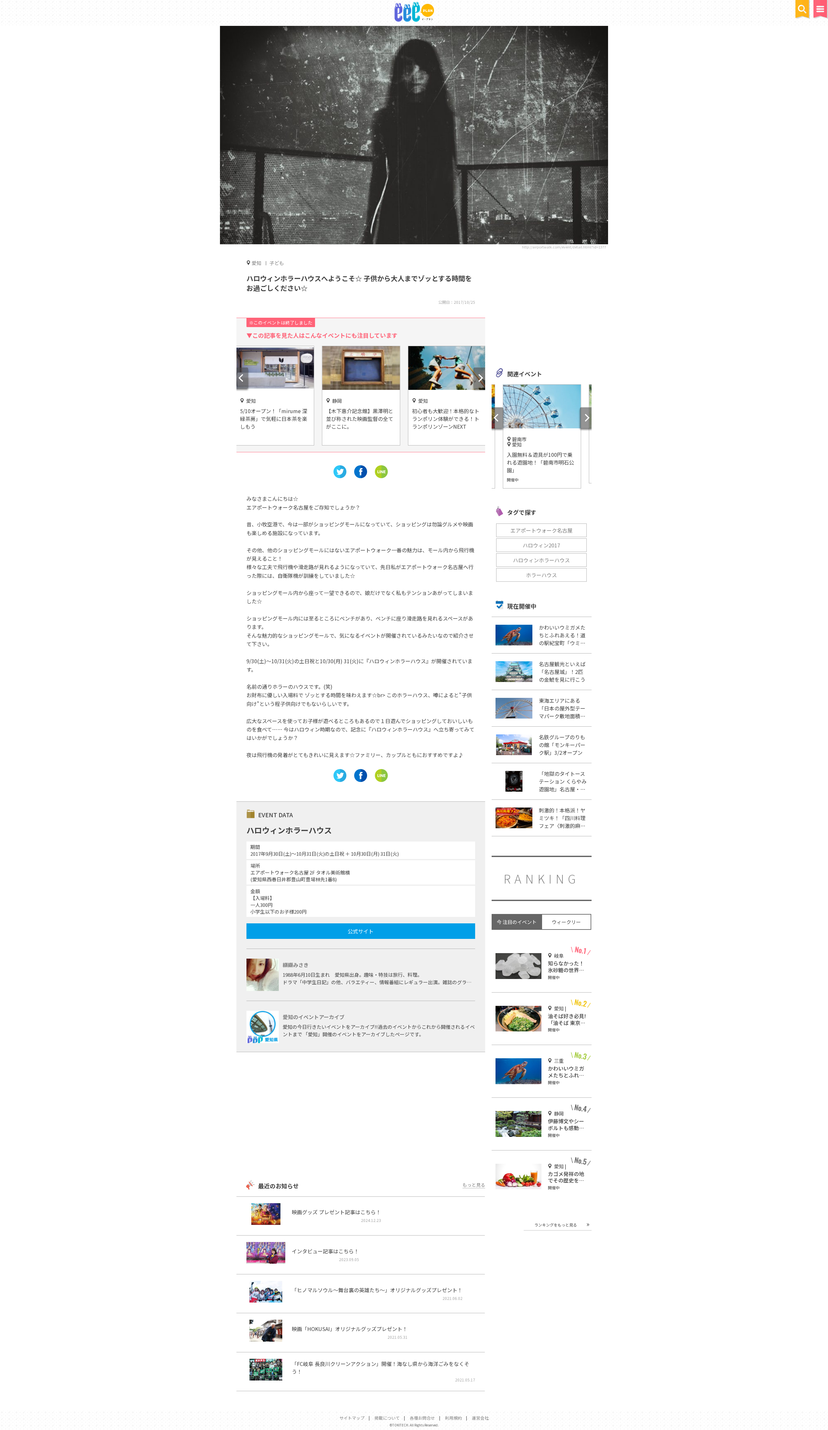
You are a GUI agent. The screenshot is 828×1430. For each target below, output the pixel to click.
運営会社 (480, 1418)
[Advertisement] (360, 1117)
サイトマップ (352, 1418)
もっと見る (474, 1185)
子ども (276, 262)
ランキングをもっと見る (555, 1224)
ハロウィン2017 (541, 545)
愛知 (256, 262)
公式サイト (361, 931)
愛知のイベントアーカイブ (313, 1017)
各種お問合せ (422, 1418)
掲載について (387, 1418)
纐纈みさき (296, 965)
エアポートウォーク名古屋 (541, 530)
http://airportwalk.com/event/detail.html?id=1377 (564, 246)
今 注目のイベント (517, 921)
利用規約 (453, 1418)
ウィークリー (566, 921)
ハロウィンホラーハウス (541, 560)
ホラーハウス (541, 575)
